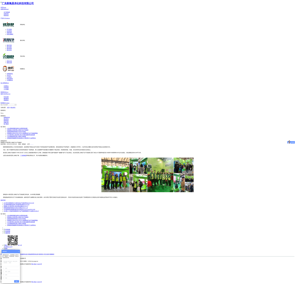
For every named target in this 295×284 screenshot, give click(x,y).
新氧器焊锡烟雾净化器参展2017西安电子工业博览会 (21, 138)
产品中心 (5, 18)
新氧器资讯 (7, 117)
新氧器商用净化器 (33, 254)
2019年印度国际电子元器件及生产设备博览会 (19, 203)
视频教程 (6, 100)
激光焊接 (9, 48)
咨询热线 (7, 229)
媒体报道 (6, 120)
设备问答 (6, 122)
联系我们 (5, 103)
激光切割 (9, 46)
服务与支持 (5, 94)
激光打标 (9, 45)
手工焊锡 (9, 29)
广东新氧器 (23, 155)
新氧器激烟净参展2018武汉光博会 (16, 131)
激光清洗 (9, 50)
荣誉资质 (6, 15)
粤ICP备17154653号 (36, 264)
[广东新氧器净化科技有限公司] (17, 3)
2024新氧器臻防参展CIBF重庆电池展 (17, 128)
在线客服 (7, 231)
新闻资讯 (4, 92)
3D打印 (9, 75)
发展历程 (6, 13)
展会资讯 (12, 107)
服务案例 (6, 98)
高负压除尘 (10, 78)
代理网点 (6, 86)
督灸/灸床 (9, 62)
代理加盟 (6, 87)
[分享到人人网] (32, 144)
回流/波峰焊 (10, 34)
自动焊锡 (9, 31)
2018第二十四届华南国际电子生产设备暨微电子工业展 (21, 211)
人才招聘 (6, 89)
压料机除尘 (10, 73)
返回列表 (3, 200)
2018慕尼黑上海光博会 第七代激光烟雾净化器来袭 (21, 134)
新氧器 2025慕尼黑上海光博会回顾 (16, 206)
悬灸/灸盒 (9, 61)
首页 (3, 7)
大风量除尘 (10, 80)
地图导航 (7, 233)
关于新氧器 (7, 12)
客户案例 (6, 124)
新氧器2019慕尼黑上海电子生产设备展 (17, 130)
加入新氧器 (5, 83)
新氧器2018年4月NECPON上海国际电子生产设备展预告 (22, 133)
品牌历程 (5, 9)
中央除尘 (9, 77)
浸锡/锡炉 (9, 32)
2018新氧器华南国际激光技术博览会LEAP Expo (19, 209)
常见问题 (6, 97)
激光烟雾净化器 (23, 254)
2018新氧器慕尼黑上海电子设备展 (16, 136)
